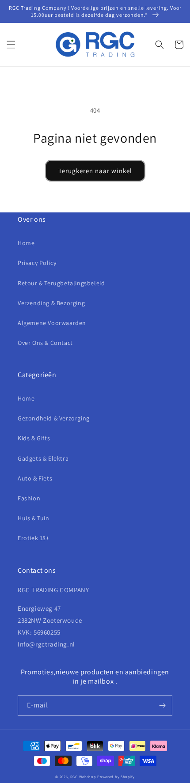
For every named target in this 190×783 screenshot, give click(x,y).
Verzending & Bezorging (51, 303)
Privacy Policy (37, 263)
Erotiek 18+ (33, 538)
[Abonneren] (162, 705)
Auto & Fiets (35, 478)
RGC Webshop (83, 776)
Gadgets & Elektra (43, 458)
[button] (11, 44)
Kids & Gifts (34, 438)
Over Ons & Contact (45, 343)
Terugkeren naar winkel (95, 170)
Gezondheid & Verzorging (54, 418)
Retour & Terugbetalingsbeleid (61, 283)
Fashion (29, 498)
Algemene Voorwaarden (52, 323)
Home (26, 243)
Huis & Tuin (33, 518)
